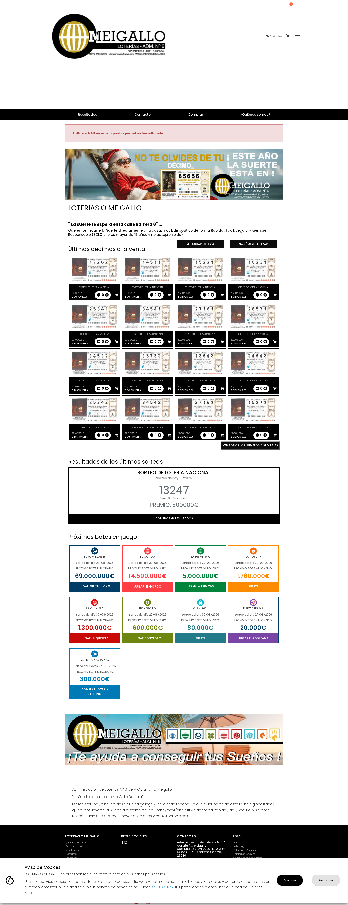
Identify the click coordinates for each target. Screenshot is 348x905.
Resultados (72, 850)
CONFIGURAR (162, 887)
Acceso (275, 36)
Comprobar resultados (174, 518)
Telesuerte (239, 842)
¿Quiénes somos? (76, 842)
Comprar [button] (195, 114)
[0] (289, 36)
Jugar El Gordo (147, 586)
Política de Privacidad (246, 850)
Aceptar (289, 880)
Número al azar (255, 244)
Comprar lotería (75, 846)
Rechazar (326, 880)
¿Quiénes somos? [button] (255, 114)
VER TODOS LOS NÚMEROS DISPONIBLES (250, 445)
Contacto (71, 854)
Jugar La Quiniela (94, 638)
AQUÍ (29, 893)
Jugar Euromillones (94, 586)
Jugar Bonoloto (147, 638)
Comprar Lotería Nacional (94, 691)
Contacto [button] (142, 114)
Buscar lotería (202, 244)
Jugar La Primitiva (200, 586)
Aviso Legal (239, 846)
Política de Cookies (244, 854)
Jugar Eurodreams (253, 638)
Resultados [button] (87, 114)
